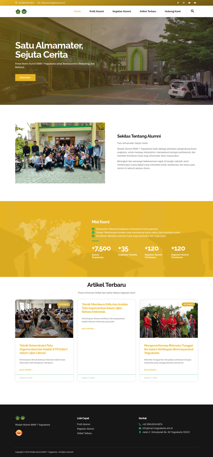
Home (77, 11)
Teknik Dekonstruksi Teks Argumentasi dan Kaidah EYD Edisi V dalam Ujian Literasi (43, 349)
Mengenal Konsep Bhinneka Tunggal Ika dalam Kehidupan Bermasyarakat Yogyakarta (168, 349)
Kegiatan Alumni (122, 11)
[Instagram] (183, 3)
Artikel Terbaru (148, 11)
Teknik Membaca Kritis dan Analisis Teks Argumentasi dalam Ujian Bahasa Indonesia (105, 307)
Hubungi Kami (173, 11)
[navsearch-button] (190, 12)
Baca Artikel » (26, 370)
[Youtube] (189, 3)
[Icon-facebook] (178, 3)
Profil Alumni (97, 11)
